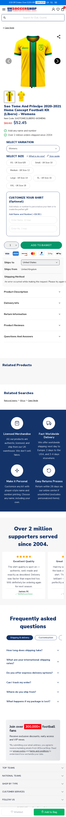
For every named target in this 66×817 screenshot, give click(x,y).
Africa (22, 400)
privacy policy (19, 751)
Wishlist (18, 812)
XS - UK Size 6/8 (18, 162)
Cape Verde (9, 28)
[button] (31, 87)
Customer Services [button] (13, 791)
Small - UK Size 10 (43, 162)
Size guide (54, 156)
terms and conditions (39, 751)
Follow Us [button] (8, 799)
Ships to (9, 262)
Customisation (46, 637)
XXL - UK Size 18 (18, 185)
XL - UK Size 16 (44, 178)
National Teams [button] (11, 775)
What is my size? (37, 156)
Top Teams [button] (8, 767)
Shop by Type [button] (10, 783)
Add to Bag (50, 812)
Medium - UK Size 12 (20, 170)
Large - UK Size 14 (19, 178)
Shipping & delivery (19, 637)
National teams (10, 400)
